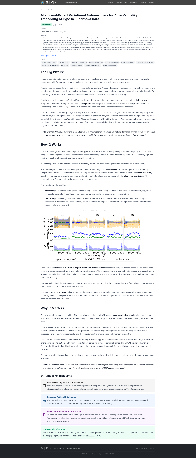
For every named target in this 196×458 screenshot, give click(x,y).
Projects (110, 3)
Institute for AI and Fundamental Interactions (65, 448)
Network (119, 3)
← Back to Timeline (47, 10)
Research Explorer (71, 3)
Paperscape (134, 3)
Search (151, 3)
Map (126, 3)
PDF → (54, 56)
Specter (143, 3)
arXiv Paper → (45, 56)
